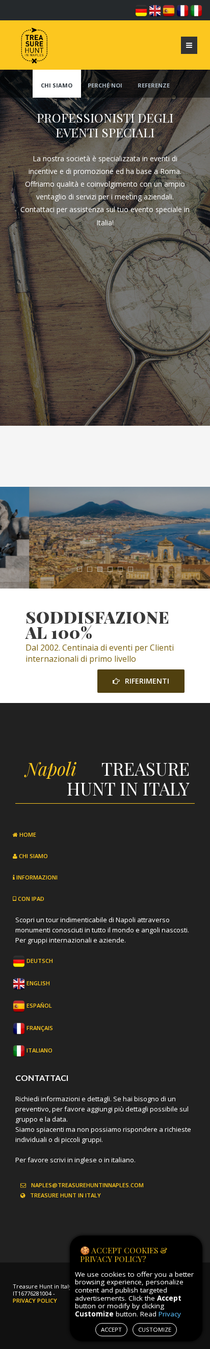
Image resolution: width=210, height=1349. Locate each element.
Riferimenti (147, 681)
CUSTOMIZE (154, 1329)
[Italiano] (196, 9)
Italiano (38, 1050)
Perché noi (105, 85)
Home (27, 834)
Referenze (154, 85)
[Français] (182, 9)
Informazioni (36, 877)
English (37, 983)
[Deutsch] (141, 9)
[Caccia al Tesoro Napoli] (33, 43)
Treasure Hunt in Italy (65, 1195)
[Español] (169, 9)
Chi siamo (56, 85)
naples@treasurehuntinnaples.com (87, 1185)
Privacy (170, 1313)
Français (39, 1028)
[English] (155, 9)
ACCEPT (111, 1329)
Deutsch (39, 960)
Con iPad (30, 898)
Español (38, 1005)
